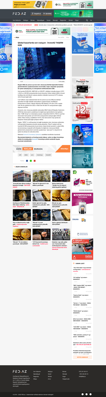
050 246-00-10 (83, 374)
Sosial (48, 20)
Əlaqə (35, 379)
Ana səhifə (61, 37)
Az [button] (91, 20)
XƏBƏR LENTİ (80, 263)
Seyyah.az (37, 13)
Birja (67, 37)
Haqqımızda (66, 379)
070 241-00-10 (83, 371)
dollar (26, 155)
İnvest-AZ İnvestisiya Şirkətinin (32, 134)
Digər (77, 20)
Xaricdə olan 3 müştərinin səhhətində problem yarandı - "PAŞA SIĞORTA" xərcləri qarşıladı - (44, 25)
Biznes (33, 20)
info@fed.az (82, 376)
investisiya (40, 155)
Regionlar (63, 20)
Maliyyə (25, 20)
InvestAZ (35, 139)
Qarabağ (48, 13)
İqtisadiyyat (40, 20)
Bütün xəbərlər (82, 357)
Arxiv (49, 379)
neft (20, 155)
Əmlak (71, 20)
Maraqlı (55, 20)
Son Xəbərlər (17, 20)
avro (32, 155)
